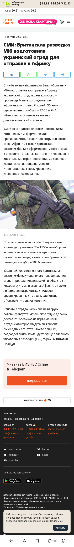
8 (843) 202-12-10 (13, 429)
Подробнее (56, 521)
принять (60, 527)
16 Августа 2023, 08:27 (16, 36)
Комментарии (37, 400)
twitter (45, 449)
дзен (44, 454)
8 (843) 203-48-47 (35, 429)
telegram (13, 454)
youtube (13, 460)
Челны (7, 10)
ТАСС (43, 110)
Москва (25, 10)
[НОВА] (36, 21)
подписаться (37, 381)
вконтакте (14, 449)
